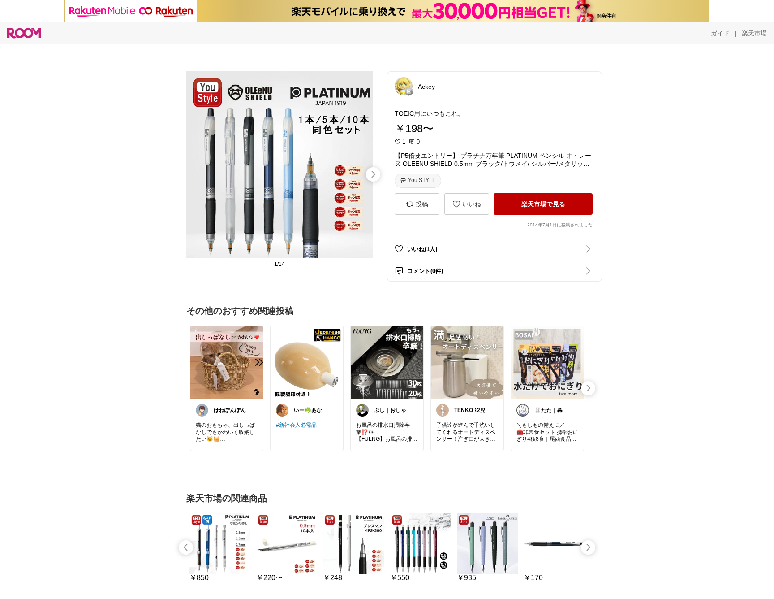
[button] (404, 86)
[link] (226, 362)
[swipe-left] (186, 547)
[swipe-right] (373, 174)
